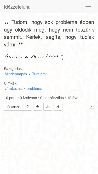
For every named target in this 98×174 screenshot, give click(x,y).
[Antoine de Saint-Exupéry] (34, 56)
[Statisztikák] (47, 107)
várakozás (13, 88)
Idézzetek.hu (17, 6)
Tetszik (15, 106)
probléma (34, 88)
